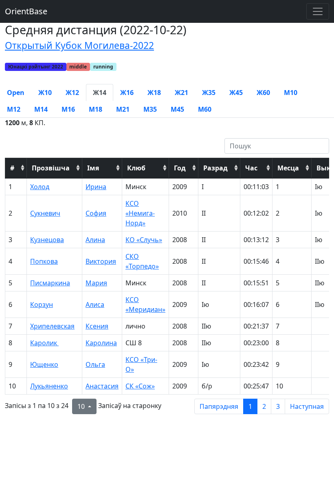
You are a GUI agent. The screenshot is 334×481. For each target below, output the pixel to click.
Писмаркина (50, 282)
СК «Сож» (140, 386)
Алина (95, 239)
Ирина (96, 186)
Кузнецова (47, 239)
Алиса (95, 304)
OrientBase (26, 11)
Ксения (97, 326)
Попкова (44, 261)
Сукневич (45, 213)
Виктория (101, 261)
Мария (96, 282)
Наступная (307, 406)
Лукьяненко (49, 386)
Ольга (95, 364)
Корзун (41, 304)
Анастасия (102, 386)
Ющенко (44, 364)
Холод (39, 186)
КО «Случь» (143, 239)
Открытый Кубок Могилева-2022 (79, 45)
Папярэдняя (219, 406)
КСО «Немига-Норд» (140, 213)
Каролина (101, 342)
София (96, 213)
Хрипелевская (52, 326)
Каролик (44, 342)
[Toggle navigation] (317, 11)
